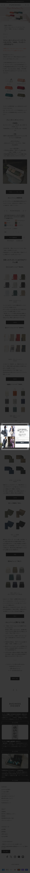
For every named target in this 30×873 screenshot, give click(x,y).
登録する (22, 442)
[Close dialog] (28, 426)
